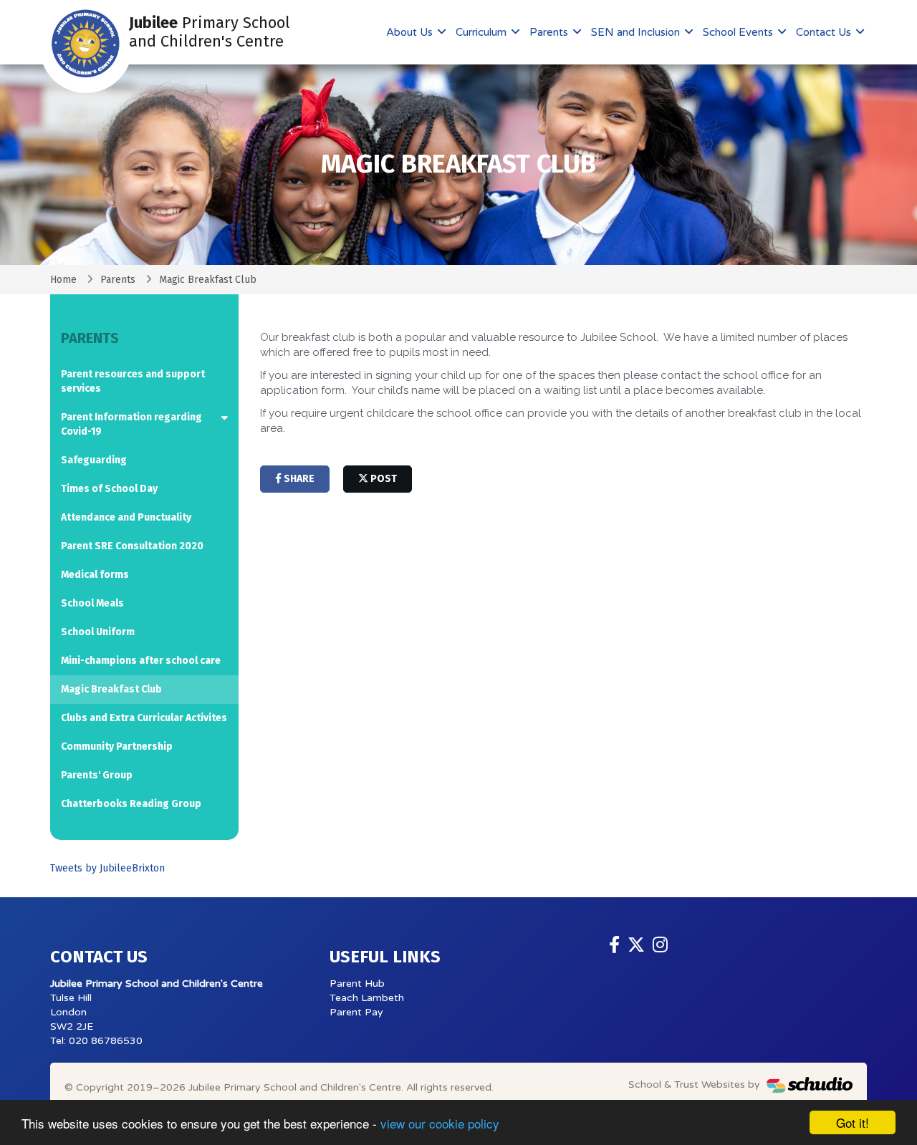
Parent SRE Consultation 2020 (132, 546)
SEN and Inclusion (637, 32)
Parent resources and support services (133, 381)
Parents (550, 32)
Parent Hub (357, 983)
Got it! (852, 1122)
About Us (411, 32)
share (298, 479)
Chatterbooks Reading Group (131, 804)
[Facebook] (614, 945)
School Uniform (98, 632)
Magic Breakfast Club (111, 689)
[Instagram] (660, 945)
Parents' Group (97, 775)
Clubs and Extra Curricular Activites (144, 718)
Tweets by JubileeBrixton (107, 868)
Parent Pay (356, 1012)
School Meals (92, 603)
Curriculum (482, 32)
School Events (739, 32)
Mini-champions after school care (141, 660)
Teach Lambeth (367, 998)
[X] (636, 945)
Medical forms (95, 575)
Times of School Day (109, 489)
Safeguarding (94, 460)
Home (63, 280)
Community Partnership (117, 746)
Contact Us (825, 32)
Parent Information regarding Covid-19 (131, 424)
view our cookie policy (439, 1123)
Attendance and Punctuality (126, 517)
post (382, 479)
